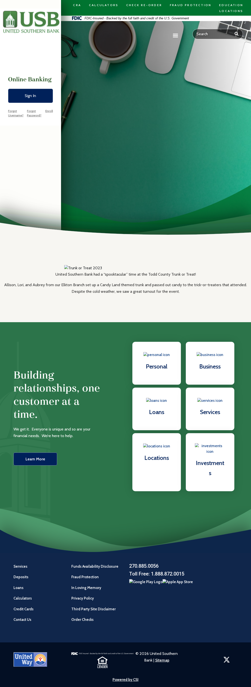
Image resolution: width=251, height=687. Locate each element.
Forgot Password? (34, 113)
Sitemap (162, 660)
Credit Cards (23, 609)
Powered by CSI (125, 679)
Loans (18, 588)
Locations (231, 11)
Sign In (30, 95)
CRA (77, 5)
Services (20, 566)
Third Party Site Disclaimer (93, 609)
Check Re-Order (144, 5)
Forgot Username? (16, 113)
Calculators (103, 5)
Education (231, 5)
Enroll (49, 111)
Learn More (35, 459)
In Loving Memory (86, 588)
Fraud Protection (190, 5)
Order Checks (82, 619)
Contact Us (22, 619)
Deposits (20, 577)
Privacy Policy (82, 598)
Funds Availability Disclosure (94, 566)
